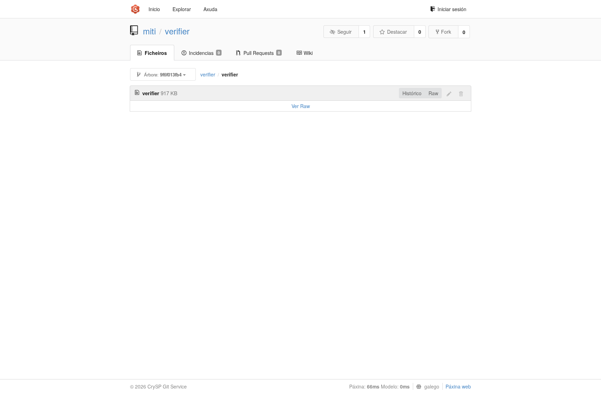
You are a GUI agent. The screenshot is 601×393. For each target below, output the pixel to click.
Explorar (182, 9)
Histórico (412, 93)
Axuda (210, 9)
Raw (433, 93)
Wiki (308, 52)
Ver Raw (300, 106)
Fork (446, 31)
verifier (177, 31)
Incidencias (204, 52)
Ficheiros (156, 52)
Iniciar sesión (452, 9)
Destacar (397, 31)
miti (149, 31)
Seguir (344, 31)
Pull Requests (261, 52)
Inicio (154, 9)
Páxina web (458, 386)
